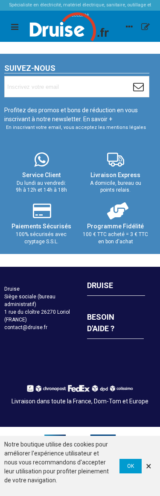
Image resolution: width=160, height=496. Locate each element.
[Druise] (129, 26)
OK (130, 466)
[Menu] (14, 26)
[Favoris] (145, 26)
